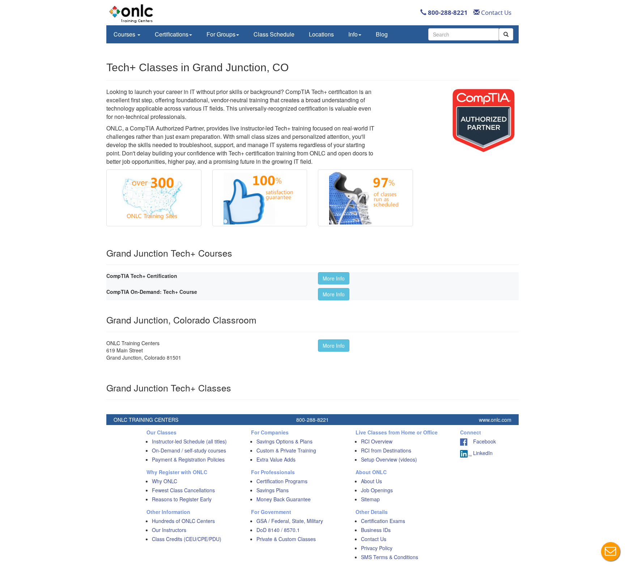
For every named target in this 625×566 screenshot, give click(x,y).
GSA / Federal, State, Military (289, 520)
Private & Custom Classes (286, 539)
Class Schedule (274, 34)
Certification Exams (383, 520)
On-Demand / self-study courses (189, 450)
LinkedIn (482, 452)
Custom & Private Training (286, 450)
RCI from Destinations (386, 450)
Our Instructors (169, 529)
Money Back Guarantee (283, 499)
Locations (321, 34)
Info (353, 34)
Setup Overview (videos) (389, 459)
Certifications (171, 34)
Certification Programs (281, 481)
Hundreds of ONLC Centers (183, 520)
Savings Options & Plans (284, 441)
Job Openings (377, 490)
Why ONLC (164, 481)
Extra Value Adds (276, 459)
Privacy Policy (376, 548)
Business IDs (376, 529)
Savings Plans (272, 490)
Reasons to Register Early (182, 499)
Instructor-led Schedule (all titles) (189, 441)
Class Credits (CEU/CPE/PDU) (186, 539)
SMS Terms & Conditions (389, 557)
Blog (382, 34)
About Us (371, 481)
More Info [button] (334, 278)
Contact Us (495, 12)
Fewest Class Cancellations (183, 490)
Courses (125, 34)
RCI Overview (376, 441)
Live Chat (610, 551)
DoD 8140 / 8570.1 (278, 529)
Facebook (481, 441)
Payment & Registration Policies (188, 459)
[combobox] (463, 34)
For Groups (221, 34)
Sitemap (370, 499)
